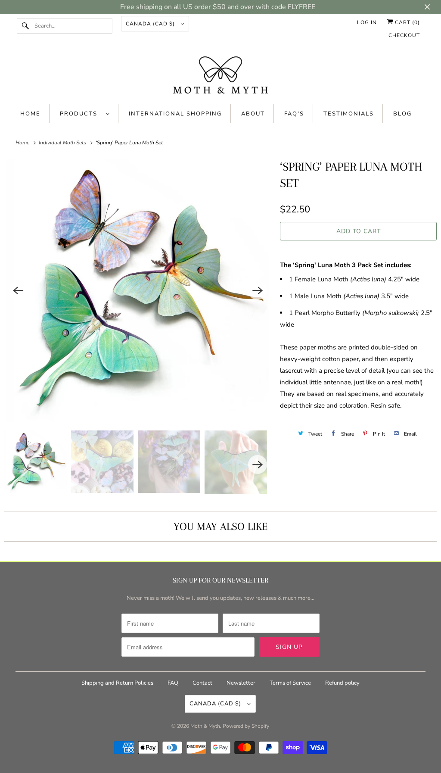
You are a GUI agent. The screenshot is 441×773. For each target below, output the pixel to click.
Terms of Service (290, 683)
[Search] (25, 26)
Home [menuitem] (30, 114)
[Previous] (18, 290)
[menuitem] (84, 113)
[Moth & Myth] (221, 75)
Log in (367, 22)
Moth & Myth (205, 726)
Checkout (404, 35)
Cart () (406, 22)
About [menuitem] (253, 114)
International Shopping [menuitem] (175, 114)
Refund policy (342, 683)
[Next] (257, 290)
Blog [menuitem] (402, 114)
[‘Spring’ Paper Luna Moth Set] (137, 290)
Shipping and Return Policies (118, 683)
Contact (202, 683)
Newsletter (241, 683)
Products (81, 114)
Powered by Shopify (246, 726)
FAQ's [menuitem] (294, 114)
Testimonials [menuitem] (348, 114)
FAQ (173, 683)
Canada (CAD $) (151, 23)
